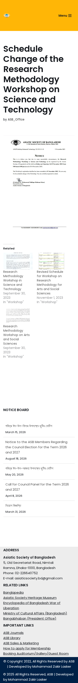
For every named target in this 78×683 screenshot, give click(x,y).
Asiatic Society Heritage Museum (30, 597)
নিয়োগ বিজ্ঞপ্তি (13, 500)
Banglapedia (13, 592)
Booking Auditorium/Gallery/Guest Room (36, 653)
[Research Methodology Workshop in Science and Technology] (17, 261)
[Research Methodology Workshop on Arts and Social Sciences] (17, 315)
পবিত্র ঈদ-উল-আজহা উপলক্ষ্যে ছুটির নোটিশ (29, 463)
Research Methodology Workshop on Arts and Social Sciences (16, 335)
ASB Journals (13, 632)
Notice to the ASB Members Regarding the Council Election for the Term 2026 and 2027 (36, 441)
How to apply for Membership (27, 648)
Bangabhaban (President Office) (29, 618)
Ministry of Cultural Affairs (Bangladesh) (35, 613)
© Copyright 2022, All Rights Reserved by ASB (39, 661)
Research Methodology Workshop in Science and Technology (13, 280)
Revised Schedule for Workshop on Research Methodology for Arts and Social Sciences (50, 283)
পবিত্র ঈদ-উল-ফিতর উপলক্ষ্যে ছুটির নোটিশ (28, 516)
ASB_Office (16, 119)
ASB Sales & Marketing (21, 643)
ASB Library (11, 638)
